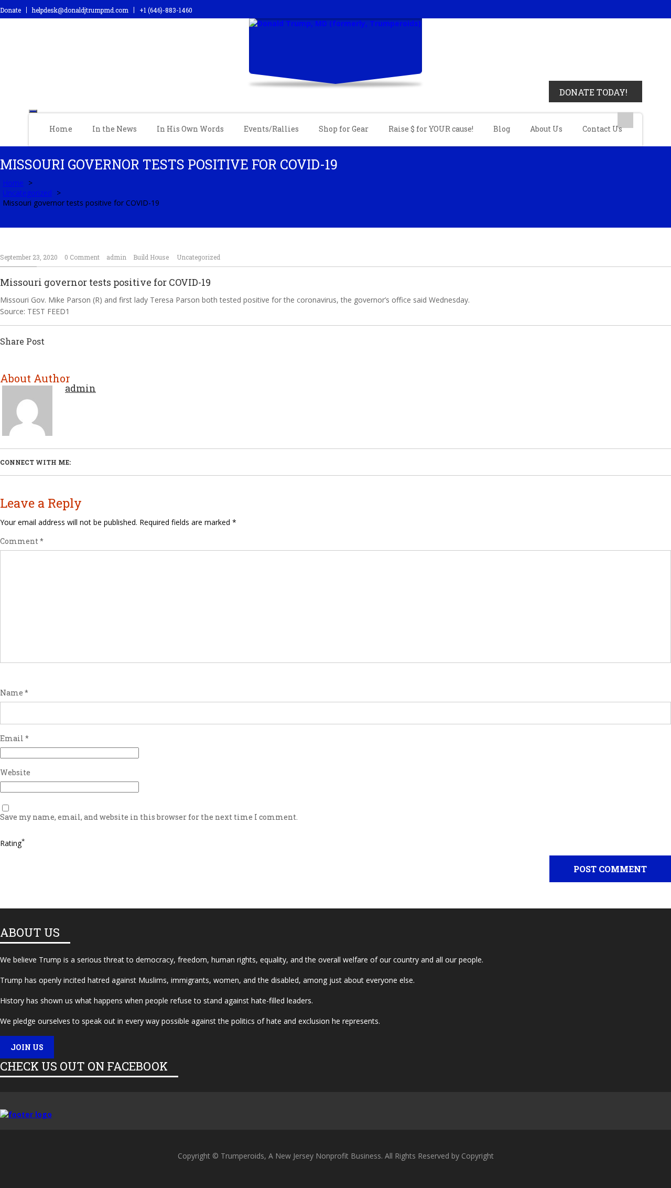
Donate (10, 10)
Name (14, 693)
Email (14, 738)
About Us (546, 129)
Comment (22, 541)
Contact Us (602, 129)
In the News (114, 129)
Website (15, 772)
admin (116, 257)
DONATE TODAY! (593, 92)
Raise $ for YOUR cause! (430, 129)
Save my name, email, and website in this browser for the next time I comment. (149, 817)
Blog (501, 129)
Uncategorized (27, 193)
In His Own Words (190, 129)
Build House (151, 257)
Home (60, 129)
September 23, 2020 (29, 257)
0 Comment (82, 257)
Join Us (27, 1047)
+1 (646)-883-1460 (165, 10)
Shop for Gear (344, 129)
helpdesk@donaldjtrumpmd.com (80, 10)
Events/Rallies (271, 129)
